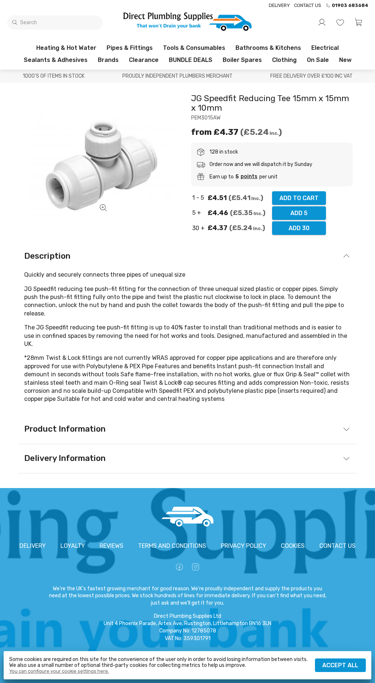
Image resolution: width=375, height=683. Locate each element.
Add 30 (299, 228)
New (345, 59)
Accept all (340, 665)
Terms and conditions (172, 545)
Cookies (293, 545)
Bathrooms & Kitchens (268, 47)
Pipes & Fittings (130, 47)
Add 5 (299, 213)
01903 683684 (350, 5)
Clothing (284, 59)
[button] (358, 22)
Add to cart (299, 198)
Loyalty (72, 545)
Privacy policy (243, 545)
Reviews (111, 545)
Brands (108, 59)
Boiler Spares (242, 59)
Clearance (144, 59)
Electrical (325, 47)
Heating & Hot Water (66, 47)
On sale (318, 59)
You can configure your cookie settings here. (59, 671)
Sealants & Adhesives (56, 59)
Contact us (307, 5)
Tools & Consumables (194, 47)
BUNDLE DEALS (190, 59)
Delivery (279, 5)
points (249, 177)
